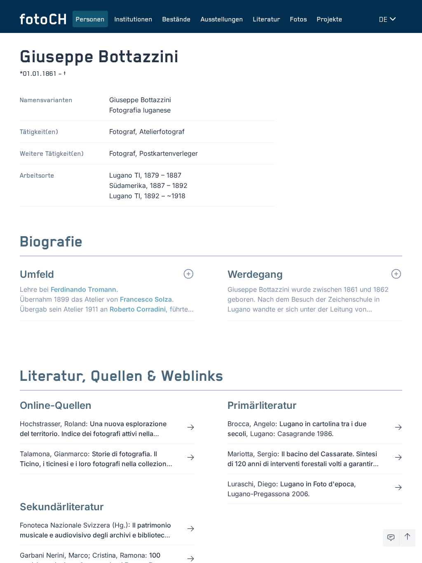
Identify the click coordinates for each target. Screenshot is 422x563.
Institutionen (133, 19)
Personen (90, 19)
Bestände (176, 19)
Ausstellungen (222, 19)
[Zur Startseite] (43, 19)
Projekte (329, 19)
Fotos (298, 19)
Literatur (266, 19)
